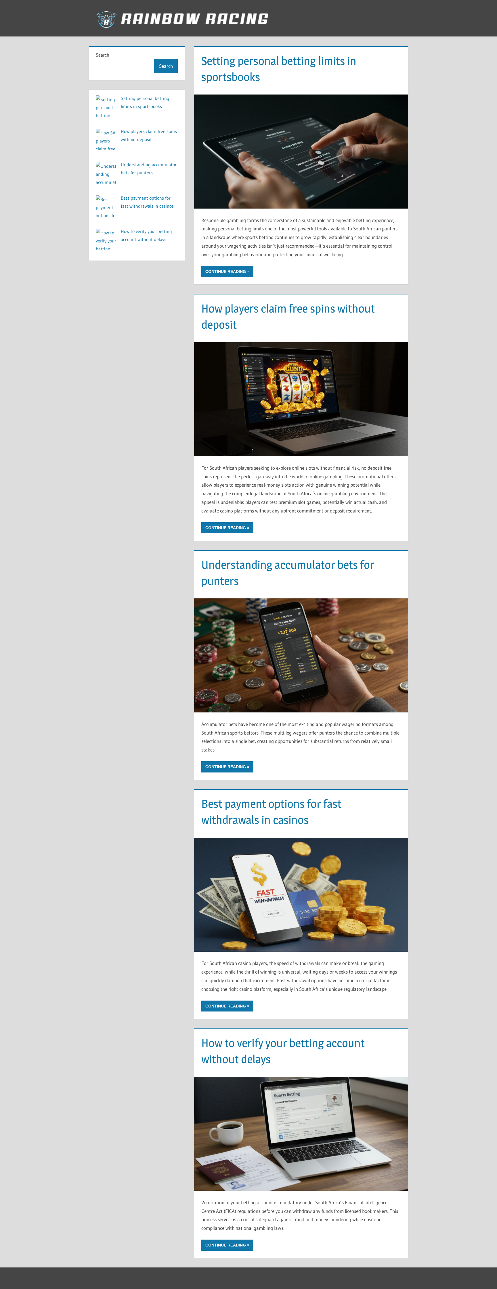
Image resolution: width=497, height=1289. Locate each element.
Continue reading (225, 271)
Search (102, 55)
